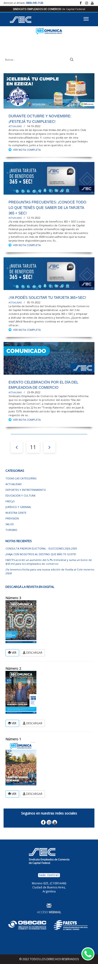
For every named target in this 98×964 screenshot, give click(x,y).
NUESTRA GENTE (15, 512)
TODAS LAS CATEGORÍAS (20, 478)
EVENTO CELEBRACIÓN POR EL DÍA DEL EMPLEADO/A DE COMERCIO (43, 385)
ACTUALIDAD (15, 126)
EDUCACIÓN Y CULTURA (20, 495)
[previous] (17, 447)
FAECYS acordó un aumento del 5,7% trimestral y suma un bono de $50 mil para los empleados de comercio (48, 561)
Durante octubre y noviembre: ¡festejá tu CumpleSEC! (40, 119)
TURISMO (11, 530)
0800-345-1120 (34, 3)
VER (13, 653)
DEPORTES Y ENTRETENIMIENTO (25, 490)
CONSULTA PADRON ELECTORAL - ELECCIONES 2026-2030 (41, 548)
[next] (49, 447)
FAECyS (10, 501)
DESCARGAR (33, 653)
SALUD (9, 524)
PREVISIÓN (12, 518)
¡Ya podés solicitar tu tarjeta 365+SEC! (47, 297)
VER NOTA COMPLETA (27, 149)
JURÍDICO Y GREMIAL (18, 507)
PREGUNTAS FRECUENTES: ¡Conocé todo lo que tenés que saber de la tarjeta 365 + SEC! (47, 207)
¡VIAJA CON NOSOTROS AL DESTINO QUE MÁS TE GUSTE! (40, 554)
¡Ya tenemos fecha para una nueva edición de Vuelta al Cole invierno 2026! (49, 571)
